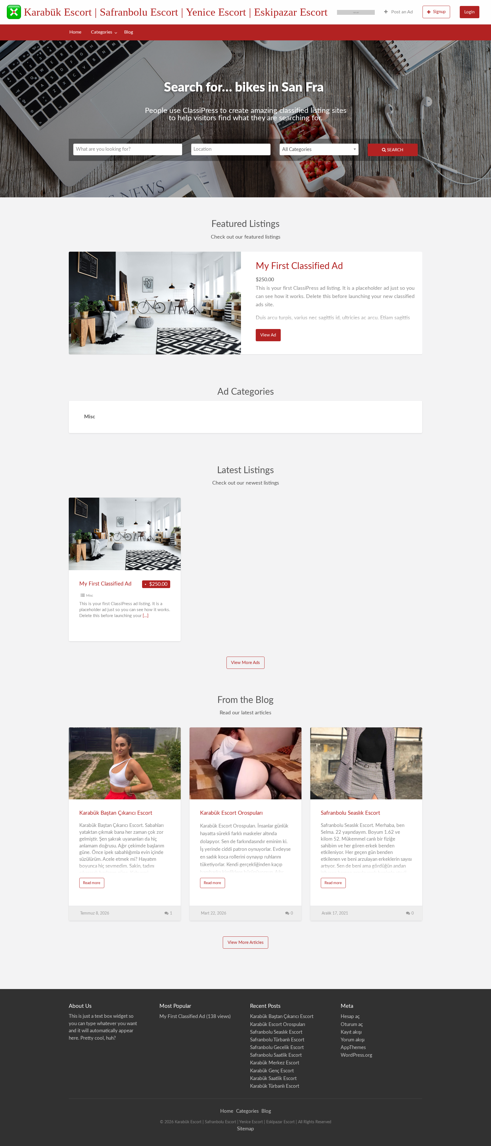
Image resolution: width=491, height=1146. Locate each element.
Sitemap (245, 1128)
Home (75, 32)
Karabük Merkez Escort (274, 1062)
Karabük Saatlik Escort (273, 1078)
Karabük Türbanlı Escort (274, 1086)
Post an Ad (401, 12)
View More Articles (246, 942)
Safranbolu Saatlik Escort (276, 1055)
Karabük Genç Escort (272, 1070)
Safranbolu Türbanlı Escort (277, 1039)
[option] (245, 303)
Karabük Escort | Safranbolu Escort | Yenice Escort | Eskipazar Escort (176, 12)
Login (469, 12)
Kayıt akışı (351, 1032)
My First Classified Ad (299, 266)
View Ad (270, 337)
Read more (93, 884)
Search (394, 150)
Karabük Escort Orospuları (231, 813)
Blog (128, 32)
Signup (439, 12)
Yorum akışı (353, 1039)
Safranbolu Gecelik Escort (277, 1047)
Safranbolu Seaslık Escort (350, 813)
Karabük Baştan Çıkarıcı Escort (115, 813)
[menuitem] (398, 12)
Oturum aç (352, 1024)
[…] (146, 616)
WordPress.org (356, 1055)
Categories (101, 32)
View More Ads (245, 663)
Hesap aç (350, 1016)
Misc (89, 595)
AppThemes (353, 1047)
